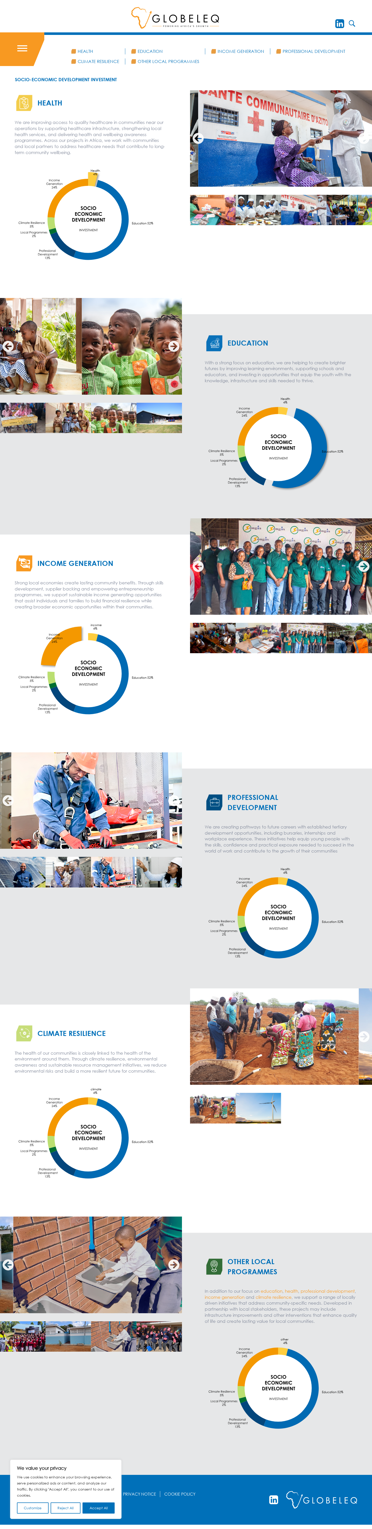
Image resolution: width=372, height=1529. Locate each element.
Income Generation (241, 51)
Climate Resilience (98, 61)
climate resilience (274, 1297)
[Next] (363, 138)
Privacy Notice (139, 1494)
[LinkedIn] (339, 23)
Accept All (99, 1508)
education (271, 1291)
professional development (328, 1291)
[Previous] (198, 138)
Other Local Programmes (168, 61)
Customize (33, 1508)
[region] (65, 1489)
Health (85, 51)
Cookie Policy (179, 1494)
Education (150, 51)
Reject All (65, 1508)
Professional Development (314, 51)
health (291, 1291)
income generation (225, 1297)
